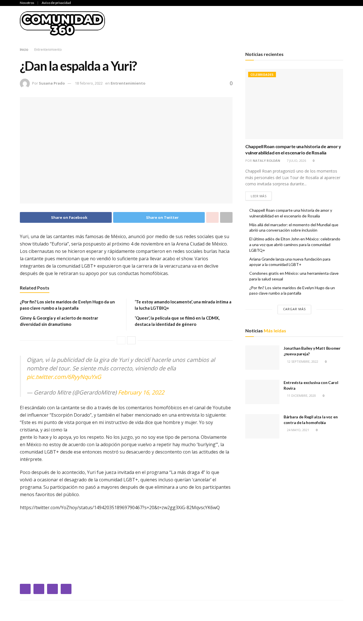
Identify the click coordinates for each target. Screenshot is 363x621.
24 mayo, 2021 (297, 430)
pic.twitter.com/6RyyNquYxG (64, 377)
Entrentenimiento (219, 23)
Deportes (180, 23)
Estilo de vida (298, 23)
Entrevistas (262, 23)
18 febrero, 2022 (89, 83)
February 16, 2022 (141, 392)
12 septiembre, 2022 (302, 361)
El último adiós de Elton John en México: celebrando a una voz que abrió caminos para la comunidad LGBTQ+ (294, 244)
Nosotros (27, 3)
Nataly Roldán (266, 160)
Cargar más (294, 309)
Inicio (119, 23)
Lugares (330, 23)
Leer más (258, 196)
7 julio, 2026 (296, 160)
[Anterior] (121, 340)
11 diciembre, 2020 (301, 395)
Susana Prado (52, 83)
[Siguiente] (131, 340)
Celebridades (147, 23)
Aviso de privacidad (56, 3)
